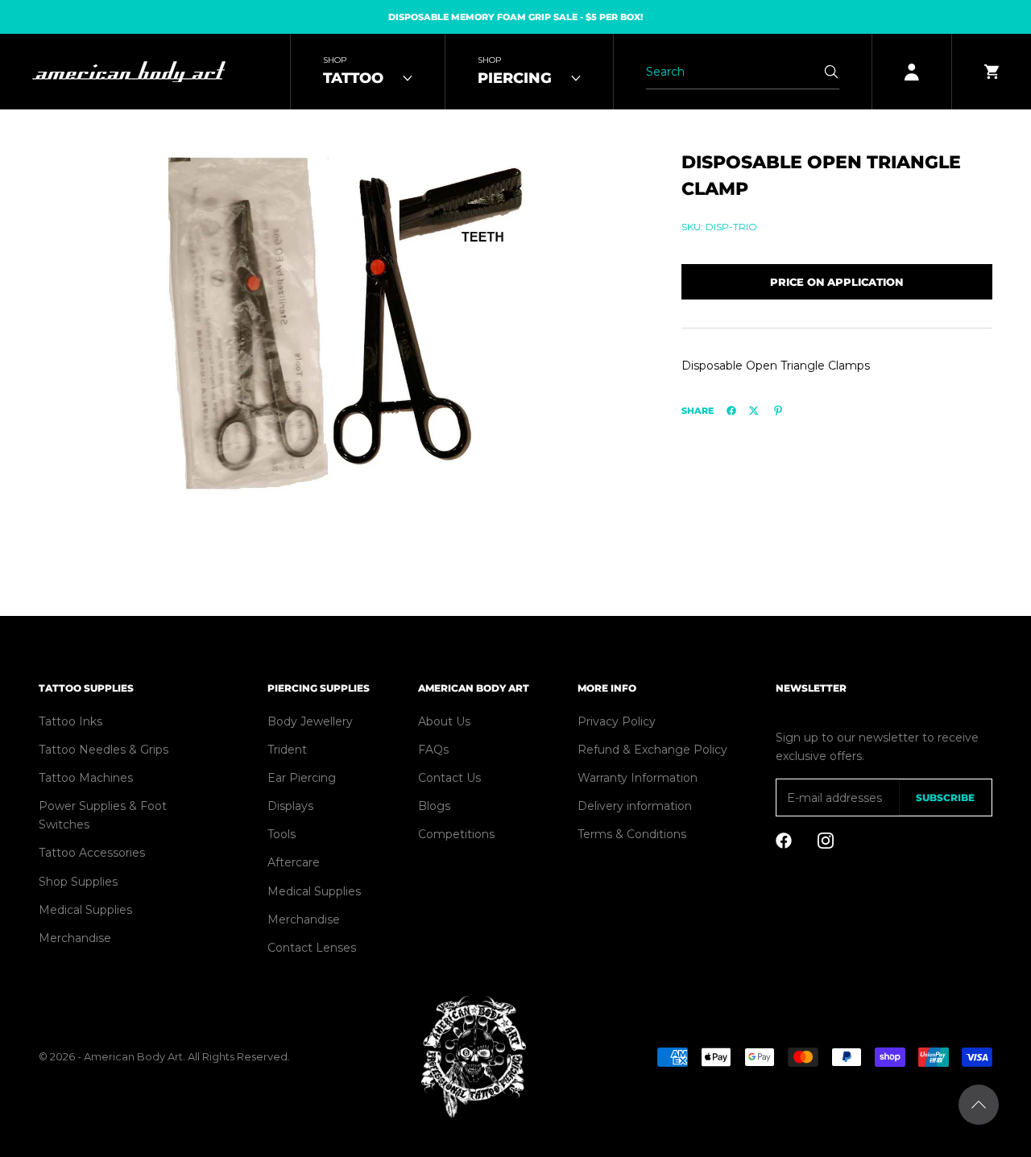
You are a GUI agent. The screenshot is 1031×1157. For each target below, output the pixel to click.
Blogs (434, 806)
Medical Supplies (85, 910)
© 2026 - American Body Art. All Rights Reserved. (164, 1056)
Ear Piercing (301, 778)
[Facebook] (731, 410)
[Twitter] (753, 410)
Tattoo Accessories (92, 852)
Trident (287, 749)
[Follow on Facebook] (784, 841)
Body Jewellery (310, 721)
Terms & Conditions (632, 834)
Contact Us (449, 778)
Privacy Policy (617, 721)
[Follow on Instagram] (826, 841)
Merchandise (75, 938)
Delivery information (635, 806)
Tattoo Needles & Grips (103, 749)
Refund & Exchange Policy (652, 749)
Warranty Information (638, 778)
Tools (281, 834)
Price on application (836, 281)
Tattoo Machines (86, 778)
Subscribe (945, 797)
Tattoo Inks (70, 721)
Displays (290, 806)
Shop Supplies (78, 881)
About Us (444, 721)
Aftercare (293, 862)
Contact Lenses (311, 947)
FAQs (433, 749)
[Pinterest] (778, 410)
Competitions (456, 834)
